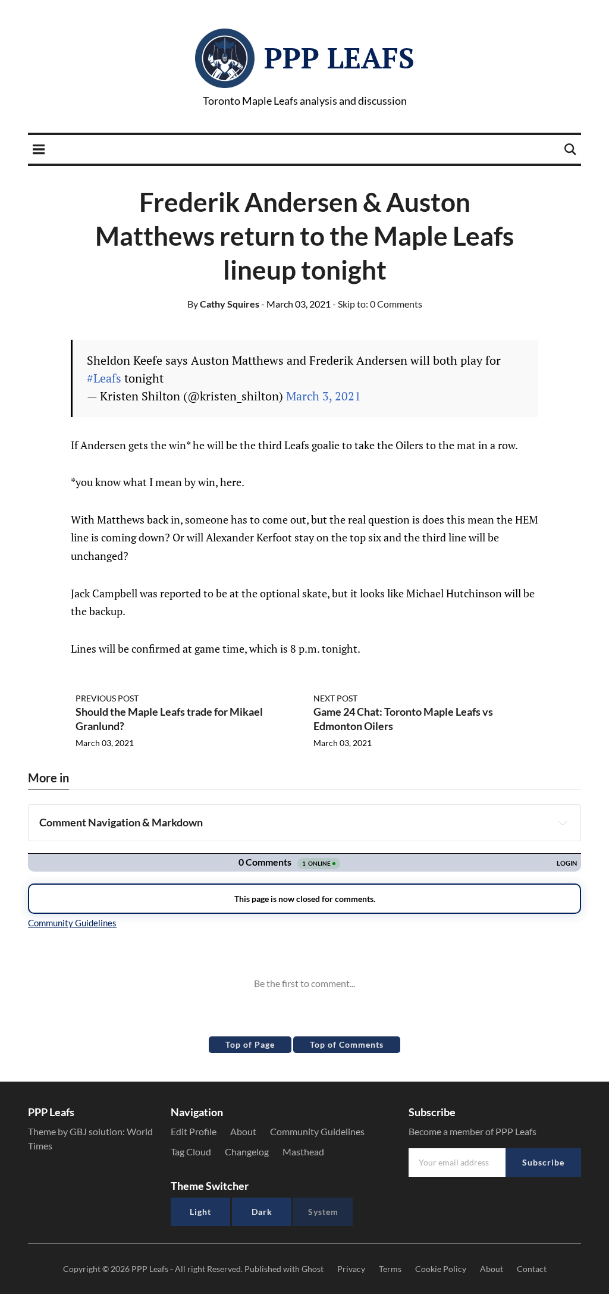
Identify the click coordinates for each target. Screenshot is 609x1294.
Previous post (107, 698)
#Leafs (104, 378)
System (323, 1212)
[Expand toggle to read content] (562, 823)
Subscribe (543, 1162)
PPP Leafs (339, 58)
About (243, 1131)
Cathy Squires (223, 303)
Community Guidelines (317, 1131)
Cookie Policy (440, 1269)
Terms (390, 1269)
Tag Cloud (191, 1151)
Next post (335, 698)
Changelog (247, 1151)
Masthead (303, 1151)
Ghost (313, 1269)
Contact (532, 1269)
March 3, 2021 (323, 396)
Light (200, 1212)
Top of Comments (347, 1044)
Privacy (351, 1269)
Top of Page (250, 1044)
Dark (262, 1212)
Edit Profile (193, 1131)
